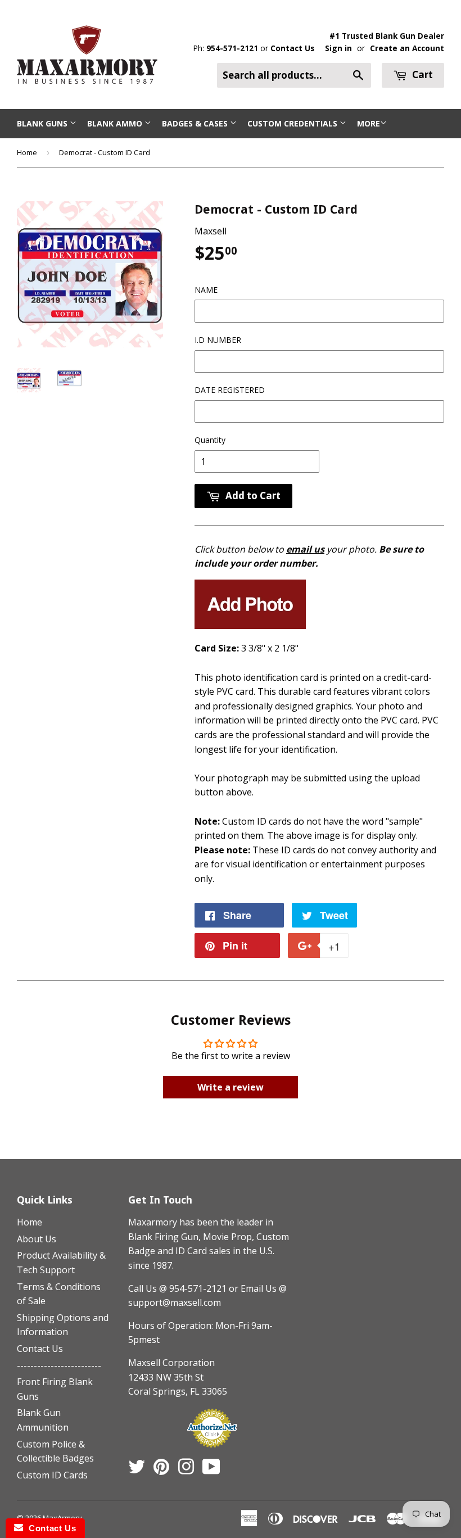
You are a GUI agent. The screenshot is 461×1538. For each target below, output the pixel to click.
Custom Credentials (293, 123)
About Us (36, 1239)
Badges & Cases (196, 123)
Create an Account (407, 48)
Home (27, 152)
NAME (206, 289)
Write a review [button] (230, 1087)
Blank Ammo (115, 123)
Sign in (338, 48)
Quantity (210, 440)
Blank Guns (43, 123)
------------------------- (59, 1365)
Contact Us (292, 48)
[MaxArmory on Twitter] (136, 1470)
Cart (421, 74)
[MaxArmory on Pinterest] (161, 1470)
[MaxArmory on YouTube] (211, 1470)
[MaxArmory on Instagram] (186, 1470)
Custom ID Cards (52, 1475)
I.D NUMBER (218, 339)
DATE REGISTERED (230, 389)
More (368, 123)
